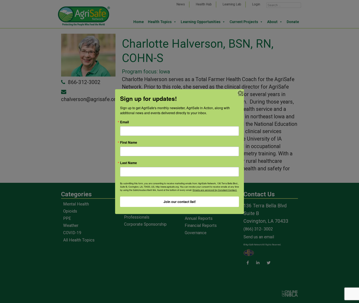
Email (124, 122)
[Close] (240, 92)
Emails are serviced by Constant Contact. (215, 190)
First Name (128, 142)
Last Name (128, 162)
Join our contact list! (180, 201)
